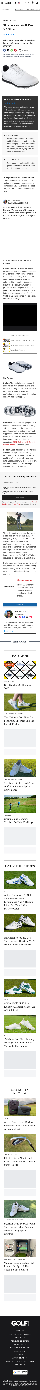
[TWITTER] (17, 616)
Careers (20, 1354)
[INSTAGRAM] (20, 616)
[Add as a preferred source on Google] (20, 1372)
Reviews (5, 20)
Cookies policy (20, 1351)
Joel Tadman (15, 201)
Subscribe (27, 3)
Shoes (14, 20)
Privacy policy (20, 1344)
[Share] (4, 50)
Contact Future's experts (20, 1334)
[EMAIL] (27, 616)
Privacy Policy (16, 504)
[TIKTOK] (31, 616)
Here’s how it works (25, 56)
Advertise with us (20, 1358)
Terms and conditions (20, 1341)
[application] (20, 314)
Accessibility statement (20, 1348)
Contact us (20, 1337)
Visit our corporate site (30, 1381)
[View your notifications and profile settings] (15, 3)
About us (20, 1331)
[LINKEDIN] (24, 616)
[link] (9, 586)
